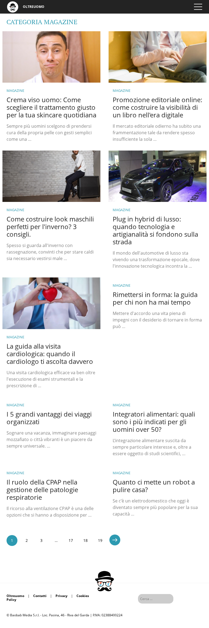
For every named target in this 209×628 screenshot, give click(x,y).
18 (85, 540)
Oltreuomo (15, 595)
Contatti (40, 595)
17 (71, 540)
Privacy (61, 595)
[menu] (198, 7)
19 (100, 540)
